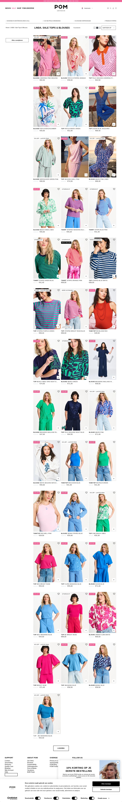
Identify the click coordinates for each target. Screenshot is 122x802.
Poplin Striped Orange (73, 78)
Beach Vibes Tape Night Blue (45, 381)
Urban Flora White (99, 634)
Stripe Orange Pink (71, 280)
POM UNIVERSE (28, 8)
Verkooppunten (32, 766)
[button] (19, 8)
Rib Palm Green (98, 483)
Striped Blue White (98, 280)
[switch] (56, 798)
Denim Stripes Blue (72, 533)
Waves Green (69, 381)
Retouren (8, 764)
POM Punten (54, 766)
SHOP (19, 8)
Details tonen (102, 798)
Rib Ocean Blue (70, 483)
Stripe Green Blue (43, 280)
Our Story (30, 761)
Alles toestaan (106, 784)
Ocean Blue (96, 584)
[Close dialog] (117, 762)
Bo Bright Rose (69, 634)
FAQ (6, 772)
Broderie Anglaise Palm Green (45, 432)
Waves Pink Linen (98, 179)
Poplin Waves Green (70, 128)
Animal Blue (96, 685)
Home (7, 27)
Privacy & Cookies (56, 761)
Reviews (30, 762)
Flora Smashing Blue (71, 584)
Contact (7, 761)
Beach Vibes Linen (43, 229)
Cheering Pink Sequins (45, 78)
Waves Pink (96, 432)
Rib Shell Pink (42, 533)
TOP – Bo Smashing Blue (42, 735)
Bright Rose (40, 685)
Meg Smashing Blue (42, 634)
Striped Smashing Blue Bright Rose (73, 229)
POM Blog (53, 764)
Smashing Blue (68, 685)
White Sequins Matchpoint (45, 483)
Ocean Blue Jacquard (99, 128)
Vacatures (30, 770)
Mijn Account (9, 770)
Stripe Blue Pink (98, 229)
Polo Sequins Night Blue (72, 432)
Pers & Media (31, 768)
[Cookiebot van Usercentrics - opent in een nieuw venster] (12, 798)
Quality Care (9, 766)
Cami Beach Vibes (97, 533)
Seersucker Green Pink (45, 179)
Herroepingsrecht (11, 774)
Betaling (7, 768)
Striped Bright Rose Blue (73, 331)
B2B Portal (31, 772)
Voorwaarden (54, 762)
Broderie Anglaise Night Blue (101, 381)
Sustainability (31, 764)
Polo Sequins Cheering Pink (101, 78)
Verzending (8, 762)
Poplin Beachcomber (44, 128)
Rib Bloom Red (98, 331)
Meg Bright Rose (41, 584)
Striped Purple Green (43, 331)
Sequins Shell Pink (70, 179)
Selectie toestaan (106, 789)
